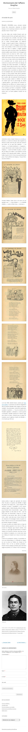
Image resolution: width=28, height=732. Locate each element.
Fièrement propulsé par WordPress (9, 729)
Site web (4, 682)
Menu (14, 12)
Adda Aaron (4, 710)
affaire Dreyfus (5, 631)
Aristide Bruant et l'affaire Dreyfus (17, 631)
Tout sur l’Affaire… (6, 703)
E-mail (4, 676)
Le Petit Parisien (21, 642)
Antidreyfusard (19, 627)
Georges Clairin (6, 642)
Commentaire (5, 654)
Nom (3, 671)
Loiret (16, 629)
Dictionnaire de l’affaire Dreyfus (9, 709)
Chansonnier (8, 629)
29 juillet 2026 (5, 705)
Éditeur (13, 629)
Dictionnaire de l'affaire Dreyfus (14, 4)
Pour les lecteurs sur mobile (8, 707)
